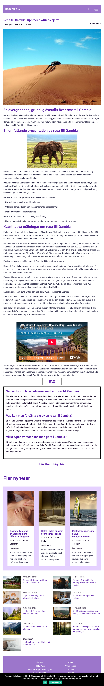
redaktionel (95, 23)
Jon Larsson (26, 24)
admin (77, 544)
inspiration (15, 548)
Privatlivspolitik (55, 682)
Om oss (70, 669)
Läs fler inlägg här (52, 464)
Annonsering (70, 666)
